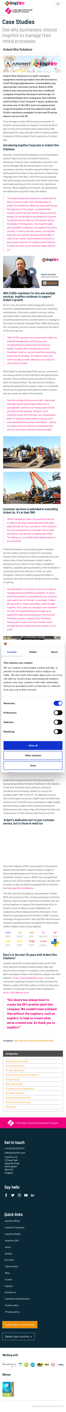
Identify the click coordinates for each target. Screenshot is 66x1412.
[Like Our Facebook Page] (7, 1195)
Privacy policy (12, 1311)
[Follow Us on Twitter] (13, 1195)
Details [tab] (33, 652)
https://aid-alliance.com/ (16, 992)
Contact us (10, 1292)
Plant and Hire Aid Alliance (20, 888)
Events (8, 1279)
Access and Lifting (17, 1061)
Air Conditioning (15, 1065)
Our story (9, 1259)
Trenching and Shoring (18, 1102)
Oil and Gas (12, 1079)
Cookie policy (12, 1305)
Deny (33, 765)
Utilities (11, 1106)
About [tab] (54, 652)
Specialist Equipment (18, 1097)
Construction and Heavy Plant (40, 1040)
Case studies (11, 1266)
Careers (9, 1285)
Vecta (8, 1247)
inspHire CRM (12, 1240)
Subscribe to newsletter (20, 1324)
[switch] (58, 712)
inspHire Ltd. (58, 1406)
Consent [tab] (11, 652)
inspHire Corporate (14, 1227)
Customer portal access (17, 1298)
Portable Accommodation (20, 1088)
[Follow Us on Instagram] (20, 1195)
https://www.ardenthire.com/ (28, 977)
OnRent (8, 1253)
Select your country (17, 1336)
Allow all (33, 745)
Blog (7, 1272)
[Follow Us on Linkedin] (33, 1195)
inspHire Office (12, 1220)
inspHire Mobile (13, 1233)
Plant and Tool (20, 1040)
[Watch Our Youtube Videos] (27, 1195)
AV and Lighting (15, 1070)
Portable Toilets (15, 1092)
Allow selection (33, 755)
